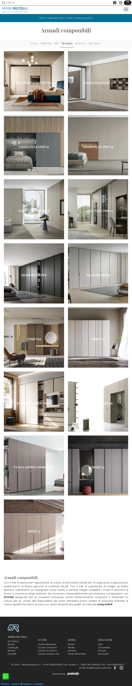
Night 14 (98, 467)
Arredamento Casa (55, 18)
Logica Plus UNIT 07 (98, 211)
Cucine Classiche (47, 647)
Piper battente (98, 275)
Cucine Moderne (47, 644)
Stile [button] (56, 43)
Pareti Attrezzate (76, 653)
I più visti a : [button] (95, 43)
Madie (71, 647)
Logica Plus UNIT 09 (98, 147)
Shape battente (34, 275)
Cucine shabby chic (49, 653)
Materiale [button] (46, 43)
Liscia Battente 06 (98, 403)
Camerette (104, 647)
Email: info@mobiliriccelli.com (95, 667)
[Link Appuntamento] (127, 2)
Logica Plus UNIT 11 (98, 83)
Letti (100, 644)
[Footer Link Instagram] (121, 667)
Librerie (72, 650)
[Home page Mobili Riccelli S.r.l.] (15, 10)
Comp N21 (98, 339)
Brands (11, 650)
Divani (71, 644)
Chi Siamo (13, 641)
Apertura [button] (80, 43)
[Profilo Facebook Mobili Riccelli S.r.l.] (115, 2)
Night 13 (34, 531)
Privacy (5, 684)
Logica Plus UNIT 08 (34, 211)
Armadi (69, 18)
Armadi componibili (84, 18)
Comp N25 (34, 339)
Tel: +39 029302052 (113, 664)
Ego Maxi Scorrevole (34, 403)
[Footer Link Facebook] (115, 667)
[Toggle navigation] (126, 9)
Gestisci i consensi (33, 684)
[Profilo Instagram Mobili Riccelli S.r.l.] (120, 2)
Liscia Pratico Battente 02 (34, 83)
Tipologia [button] (66, 43)
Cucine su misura (47, 650)
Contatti (12, 653)
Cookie (15, 684)
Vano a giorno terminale (34, 467)
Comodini (103, 653)
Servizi (11, 644)
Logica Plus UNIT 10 (34, 147)
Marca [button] (34, 43)
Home (41, 18)
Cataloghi (13, 647)
